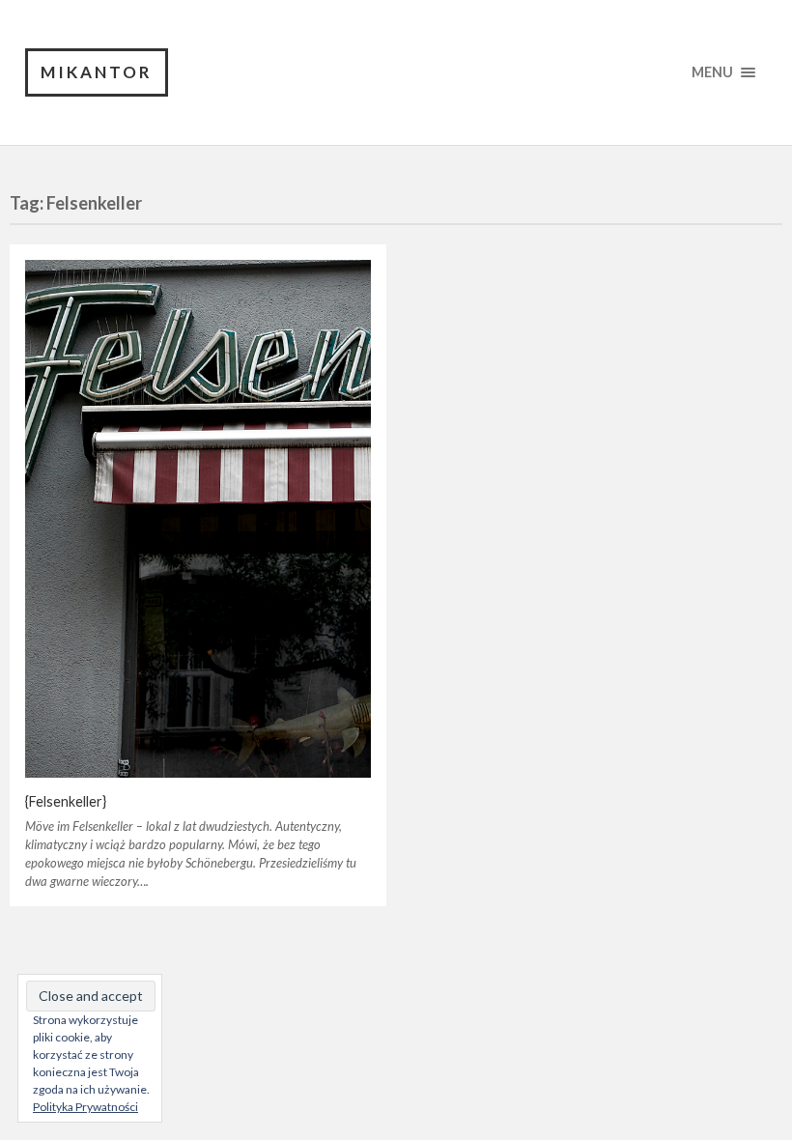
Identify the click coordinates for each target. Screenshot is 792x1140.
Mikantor (97, 72)
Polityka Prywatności (85, 1106)
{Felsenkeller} (65, 801)
